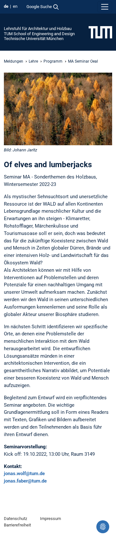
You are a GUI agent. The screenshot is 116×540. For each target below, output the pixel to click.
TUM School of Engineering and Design (39, 33)
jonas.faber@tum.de (25, 481)
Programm (53, 61)
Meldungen (13, 61)
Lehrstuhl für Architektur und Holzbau (38, 28)
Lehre (33, 61)
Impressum (50, 518)
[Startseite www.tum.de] (100, 32)
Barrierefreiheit (17, 525)
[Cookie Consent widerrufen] (102, 526)
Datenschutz (15, 518)
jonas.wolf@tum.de (24, 473)
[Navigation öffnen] (104, 6)
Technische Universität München (33, 38)
